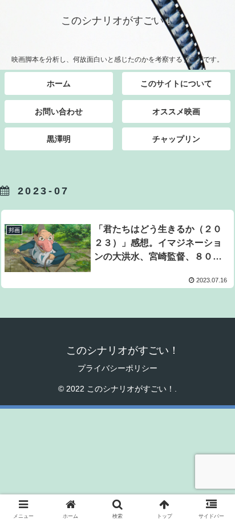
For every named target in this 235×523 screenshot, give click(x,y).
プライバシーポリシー (117, 368)
